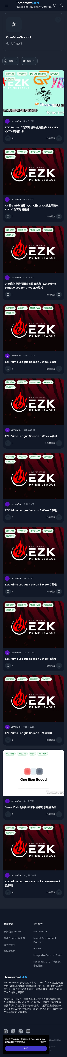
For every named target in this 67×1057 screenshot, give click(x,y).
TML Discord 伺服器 (14, 938)
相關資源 (8, 923)
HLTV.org (38, 948)
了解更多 (43, 1042)
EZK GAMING (40, 931)
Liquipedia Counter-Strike (48, 955)
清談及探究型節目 (38, 73)
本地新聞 (22, 73)
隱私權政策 (9, 951)
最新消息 (10, 73)
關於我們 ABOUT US (14, 931)
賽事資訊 (54, 73)
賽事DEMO (35, 151)
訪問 (32, 753)
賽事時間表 (9, 944)
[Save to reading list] (59, 138)
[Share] (58, 20)
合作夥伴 (38, 923)
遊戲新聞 (10, 78)
